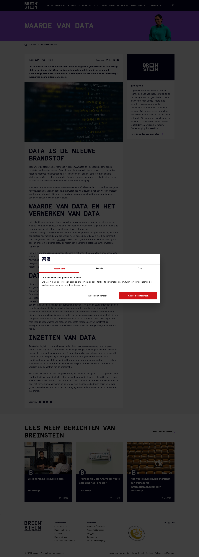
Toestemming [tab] (58, 268)
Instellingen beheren (97, 296)
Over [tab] (140, 268)
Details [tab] (99, 268)
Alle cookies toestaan (138, 296)
